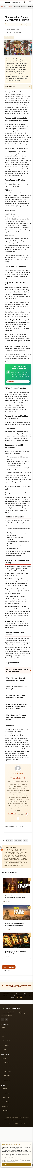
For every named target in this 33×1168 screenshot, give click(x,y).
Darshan (4, 1058)
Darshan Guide (6, 1032)
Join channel (10, 381)
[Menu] (31, 978)
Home (2, 6)
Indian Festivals (6, 1080)
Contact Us (5, 1110)
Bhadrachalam (9, 36)
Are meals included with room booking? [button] (16, 688)
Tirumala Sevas (6, 1062)
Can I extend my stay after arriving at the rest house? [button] (15, 696)
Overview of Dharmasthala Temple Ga (15, 24)
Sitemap (23, 1123)
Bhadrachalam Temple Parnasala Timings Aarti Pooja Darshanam (14, 924)
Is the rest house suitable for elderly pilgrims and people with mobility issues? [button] (16, 706)
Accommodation (6, 1040)
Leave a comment (9, 967)
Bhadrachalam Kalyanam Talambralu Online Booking (15, 952)
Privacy (9, 1123)
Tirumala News (6, 1075)
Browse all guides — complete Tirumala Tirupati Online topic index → (16, 985)
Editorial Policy (5, 1093)
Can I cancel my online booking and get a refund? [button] (17, 670)
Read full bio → (12, 813)
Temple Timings (18, 840)
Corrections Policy (6, 1097)
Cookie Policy (5, 1106)
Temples (25, 840)
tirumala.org (19, 997)
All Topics (4, 1049)
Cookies (16, 1123)
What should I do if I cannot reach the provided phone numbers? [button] (16, 717)
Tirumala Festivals (6, 1071)
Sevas (3, 1036)
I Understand (6, 1164)
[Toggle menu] (30, 2)
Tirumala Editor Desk (18, 778)
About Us (4, 1088)
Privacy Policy (5, 1101)
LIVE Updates (9, 6)
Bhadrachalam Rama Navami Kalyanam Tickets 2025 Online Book (15, 896)
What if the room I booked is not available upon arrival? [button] (16, 679)
